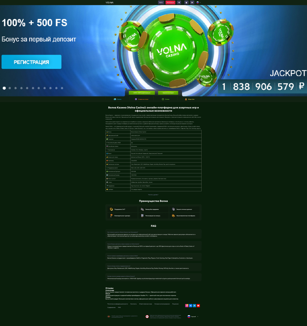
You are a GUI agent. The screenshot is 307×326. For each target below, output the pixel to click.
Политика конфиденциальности (117, 304)
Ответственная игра (145, 304)
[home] (110, 2)
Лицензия (175, 304)
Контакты (133, 304)
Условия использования (162, 304)
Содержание (111, 307)
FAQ (119, 307)
